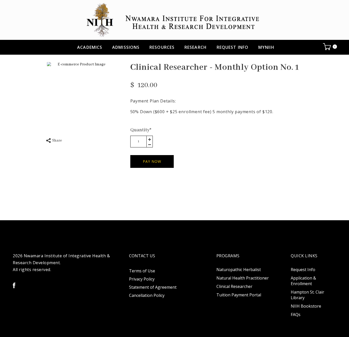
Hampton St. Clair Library (307, 294)
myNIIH (266, 47)
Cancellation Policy (147, 295)
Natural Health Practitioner (242, 278)
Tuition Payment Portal (238, 295)
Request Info (232, 47)
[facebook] (14, 285)
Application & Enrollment (303, 280)
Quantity (140, 130)
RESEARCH (195, 47)
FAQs (295, 314)
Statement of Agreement (153, 287)
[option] (79, 95)
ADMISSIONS (125, 47)
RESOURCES (162, 47)
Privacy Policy (142, 279)
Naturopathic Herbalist (238, 269)
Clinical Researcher (234, 286)
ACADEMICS (89, 47)
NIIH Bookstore (306, 306)
